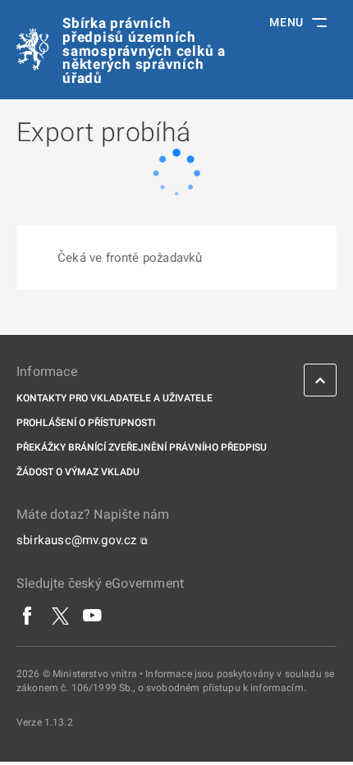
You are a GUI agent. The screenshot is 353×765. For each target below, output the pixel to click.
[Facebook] (27, 615)
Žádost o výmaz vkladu (78, 472)
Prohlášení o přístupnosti (85, 422)
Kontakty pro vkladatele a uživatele (114, 398)
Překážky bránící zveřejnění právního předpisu (141, 447)
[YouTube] (92, 615)
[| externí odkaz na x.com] (60, 615)
